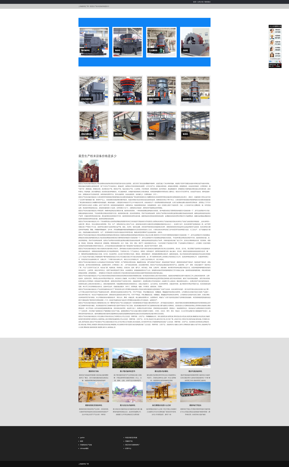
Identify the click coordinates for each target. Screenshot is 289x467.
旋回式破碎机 (120, 99)
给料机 (151, 134)
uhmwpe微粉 (84, 448)
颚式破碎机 (85, 50)
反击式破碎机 (86, 99)
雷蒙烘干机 (129, 441)
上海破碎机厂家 (83, 6)
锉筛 (81, 441)
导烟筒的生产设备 (86, 445)
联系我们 (208, 2)
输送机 (185, 134)
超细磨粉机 (187, 99)
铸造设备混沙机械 (131, 437)
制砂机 (117, 50)
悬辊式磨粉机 (86, 134)
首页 (194, 2)
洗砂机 (185, 50)
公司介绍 (200, 2)
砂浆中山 (128, 448)
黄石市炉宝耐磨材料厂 (132, 445)
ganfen (82, 437)
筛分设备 (118, 134)
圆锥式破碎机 (154, 99)
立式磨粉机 (153, 50)
